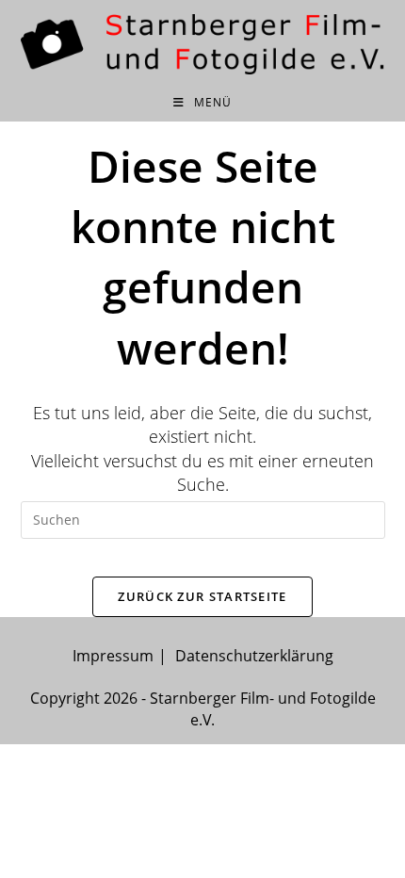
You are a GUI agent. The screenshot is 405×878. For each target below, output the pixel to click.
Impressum (113, 655)
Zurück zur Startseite (202, 596)
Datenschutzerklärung (254, 655)
